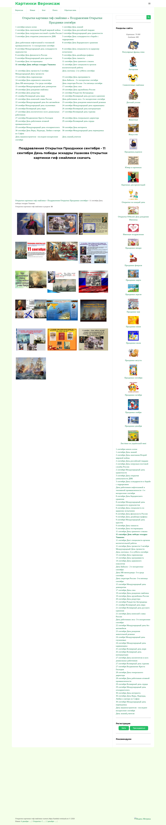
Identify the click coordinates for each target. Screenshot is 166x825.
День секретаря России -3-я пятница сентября (82, 83)
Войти (124, 728)
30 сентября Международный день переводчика (83, 130)
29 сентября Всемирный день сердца (78, 121)
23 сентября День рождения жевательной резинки (84, 102)
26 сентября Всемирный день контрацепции (81, 108)
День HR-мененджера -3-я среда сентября (33, 83)
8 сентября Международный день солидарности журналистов (130, 503)
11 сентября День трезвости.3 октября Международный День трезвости (132, 547)
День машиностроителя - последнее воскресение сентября (131, 709)
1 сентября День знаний (72, 27)
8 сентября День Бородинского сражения (80, 42)
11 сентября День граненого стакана (78, 61)
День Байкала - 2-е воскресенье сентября (80, 80)
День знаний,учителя (71, 137)
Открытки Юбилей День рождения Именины (133, 218)
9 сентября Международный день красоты (33, 58)
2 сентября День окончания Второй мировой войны (38, 30)
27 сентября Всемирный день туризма (78, 112)
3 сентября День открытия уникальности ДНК (35, 36)
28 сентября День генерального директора (80, 118)
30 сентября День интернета (74, 127)
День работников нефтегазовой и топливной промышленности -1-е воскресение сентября (130, 490)
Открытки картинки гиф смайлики (44, 18)
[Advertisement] (62, 180)
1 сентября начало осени (26, 27)
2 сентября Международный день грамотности (82, 33)
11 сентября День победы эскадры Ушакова (35, 64)
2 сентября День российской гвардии (78, 30)
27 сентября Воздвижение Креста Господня (34, 118)
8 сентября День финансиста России (31, 55)
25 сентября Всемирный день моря (30, 108)
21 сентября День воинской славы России (33, 99)
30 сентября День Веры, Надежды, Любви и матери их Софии (131, 697)
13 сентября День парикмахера (28, 77)
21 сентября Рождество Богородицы (77, 93)
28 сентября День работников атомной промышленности (133, 679)
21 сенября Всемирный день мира (30, 96)
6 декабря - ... (26, 821)
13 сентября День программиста (76, 77)
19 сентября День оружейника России (78, 89)
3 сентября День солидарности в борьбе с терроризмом (133, 483)
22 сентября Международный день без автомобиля (37, 102)
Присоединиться (139, 728)
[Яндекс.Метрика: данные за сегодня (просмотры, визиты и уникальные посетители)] (142, 818)
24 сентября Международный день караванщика (83, 105)
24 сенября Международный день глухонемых (35, 105)
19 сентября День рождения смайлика (31, 89)
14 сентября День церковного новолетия (33, 80)
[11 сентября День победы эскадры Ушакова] (31, 234)
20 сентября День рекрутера (27, 93)
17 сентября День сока (72, 86)
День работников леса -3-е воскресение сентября (83, 99)
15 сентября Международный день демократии (35, 86)
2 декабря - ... (51, 821)
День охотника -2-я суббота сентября (78, 71)
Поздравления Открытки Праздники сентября (68, 200)
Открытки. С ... (38, 821)
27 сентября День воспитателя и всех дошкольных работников (132, 659)
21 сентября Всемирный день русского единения (83, 96)
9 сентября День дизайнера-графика (78, 55)
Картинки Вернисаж (37, 3)
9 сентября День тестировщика (28, 61)
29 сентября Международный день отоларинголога (37, 127)
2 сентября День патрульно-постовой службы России (38, 33)
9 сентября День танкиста (73, 58)
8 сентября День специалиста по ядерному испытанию (130, 509)
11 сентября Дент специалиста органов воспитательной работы (133, 541)
